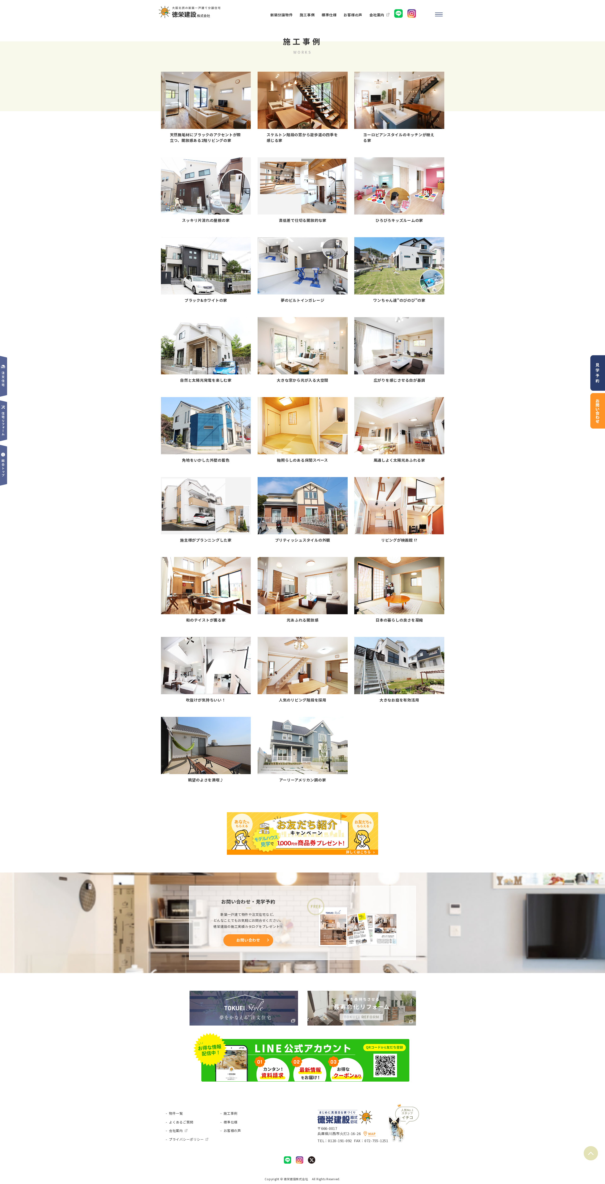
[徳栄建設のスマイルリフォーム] (361, 993)
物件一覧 (176, 1113)
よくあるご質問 (181, 1122)
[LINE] (287, 1159)
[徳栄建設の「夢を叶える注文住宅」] (244, 993)
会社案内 (176, 1130)
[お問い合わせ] (597, 396)
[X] (311, 1159)
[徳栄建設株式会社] (190, 7)
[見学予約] (597, 358)
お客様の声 (232, 1130)
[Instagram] (299, 1159)
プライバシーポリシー (186, 1139)
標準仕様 (231, 1122)
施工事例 (231, 1113)
